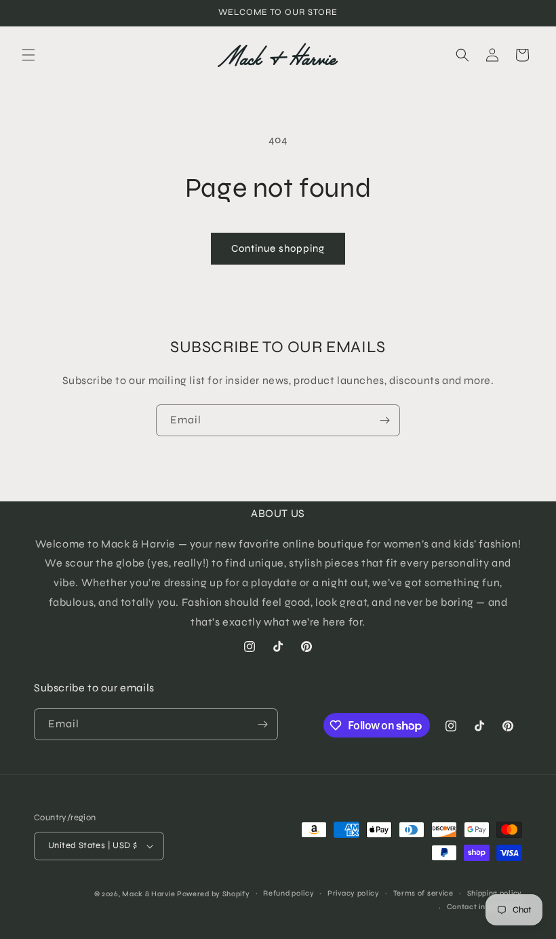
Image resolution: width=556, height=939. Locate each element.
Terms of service (423, 893)
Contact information (484, 906)
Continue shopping (278, 248)
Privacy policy (353, 893)
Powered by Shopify (213, 893)
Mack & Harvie (149, 893)
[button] (28, 55)
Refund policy (288, 893)
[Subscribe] (384, 420)
